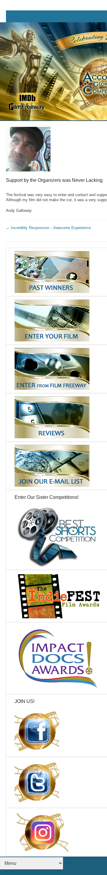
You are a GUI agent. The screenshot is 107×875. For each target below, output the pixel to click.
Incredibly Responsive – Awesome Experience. (49, 228)
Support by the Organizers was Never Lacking (54, 180)
